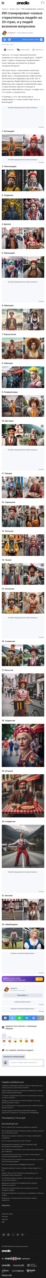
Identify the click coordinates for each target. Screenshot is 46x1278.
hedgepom (20, 33)
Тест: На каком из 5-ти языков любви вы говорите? (20, 1127)
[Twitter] (13, 1235)
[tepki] (4, 1041)
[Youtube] (18, 1235)
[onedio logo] (22, 1250)
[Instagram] (4, 1235)
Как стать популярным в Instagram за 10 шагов (18, 1164)
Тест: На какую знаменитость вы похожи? (16, 1141)
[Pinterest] (22, 1235)
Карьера (5, 1219)
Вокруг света (15, 9)
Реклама (5, 1216)
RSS (3, 1222)
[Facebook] (8, 1235)
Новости (5, 9)
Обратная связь (7, 1214)
